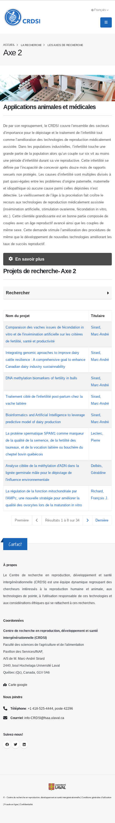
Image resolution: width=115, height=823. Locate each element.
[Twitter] (15, 744)
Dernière (101, 520)
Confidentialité (26, 804)
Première (22, 520)
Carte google (17, 684)
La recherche (31, 45)
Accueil (9, 44)
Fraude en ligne (11, 804)
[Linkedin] (24, 744)
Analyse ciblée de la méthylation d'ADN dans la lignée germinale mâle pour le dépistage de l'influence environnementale (42, 473)
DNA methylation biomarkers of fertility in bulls (41, 378)
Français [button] (100, 9)
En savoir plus (29, 259)
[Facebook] (7, 744)
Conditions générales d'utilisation (96, 797)
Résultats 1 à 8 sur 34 (62, 520)
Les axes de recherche (65, 45)
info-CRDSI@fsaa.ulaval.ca (44, 718)
